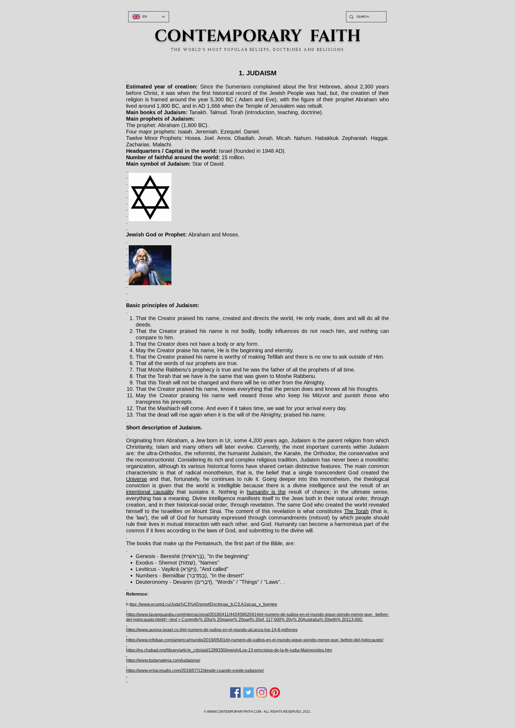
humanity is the (266, 492)
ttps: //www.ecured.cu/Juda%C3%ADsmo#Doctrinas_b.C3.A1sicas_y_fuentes (203, 604)
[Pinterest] (275, 692)
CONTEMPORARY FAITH (257, 36)
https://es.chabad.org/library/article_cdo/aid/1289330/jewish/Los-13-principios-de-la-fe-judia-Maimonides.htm (229, 650)
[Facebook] (235, 692)
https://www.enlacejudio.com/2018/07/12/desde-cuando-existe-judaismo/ (195, 670)
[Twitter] (248, 692)
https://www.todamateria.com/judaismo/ (163, 660)
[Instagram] (261, 692)
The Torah (356, 511)
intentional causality (150, 492)
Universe (136, 479)
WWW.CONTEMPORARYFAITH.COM (234, 712)
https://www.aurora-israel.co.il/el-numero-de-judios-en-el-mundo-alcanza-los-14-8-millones (211, 629)
